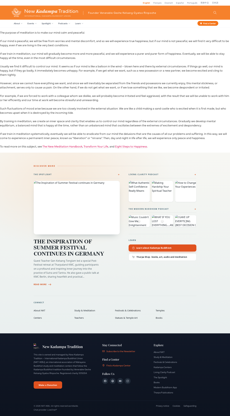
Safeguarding (190, 405)
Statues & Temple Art (133, 317)
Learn (78, 23)
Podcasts (63, 23)
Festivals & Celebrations (133, 310)
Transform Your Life (96, 146)
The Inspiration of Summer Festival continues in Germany (69, 247)
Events (30, 23)
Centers (52, 317)
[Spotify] (113, 381)
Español (180, 2)
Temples (174, 310)
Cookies (176, 405)
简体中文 (205, 2)
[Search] (215, 12)
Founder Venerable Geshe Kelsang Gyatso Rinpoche (122, 12)
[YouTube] (120, 381)
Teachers (92, 317)
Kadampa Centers (163, 367)
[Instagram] (128, 381)
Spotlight (46, 23)
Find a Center (209, 23)
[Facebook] (105, 381)
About (17, 23)
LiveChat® (52, 409)
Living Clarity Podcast (144, 174)
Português (192, 2)
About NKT (52, 310)
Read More (40, 284)
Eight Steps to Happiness (131, 146)
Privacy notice (162, 405)
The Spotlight (43, 174)
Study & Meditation (92, 310)
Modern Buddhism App (165, 387)
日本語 (215, 2)
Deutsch (169, 2)
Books (174, 317)
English (146, 2)
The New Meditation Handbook (62, 146)
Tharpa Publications (163, 392)
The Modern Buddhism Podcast (149, 209)
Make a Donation (48, 384)
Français (157, 2)
